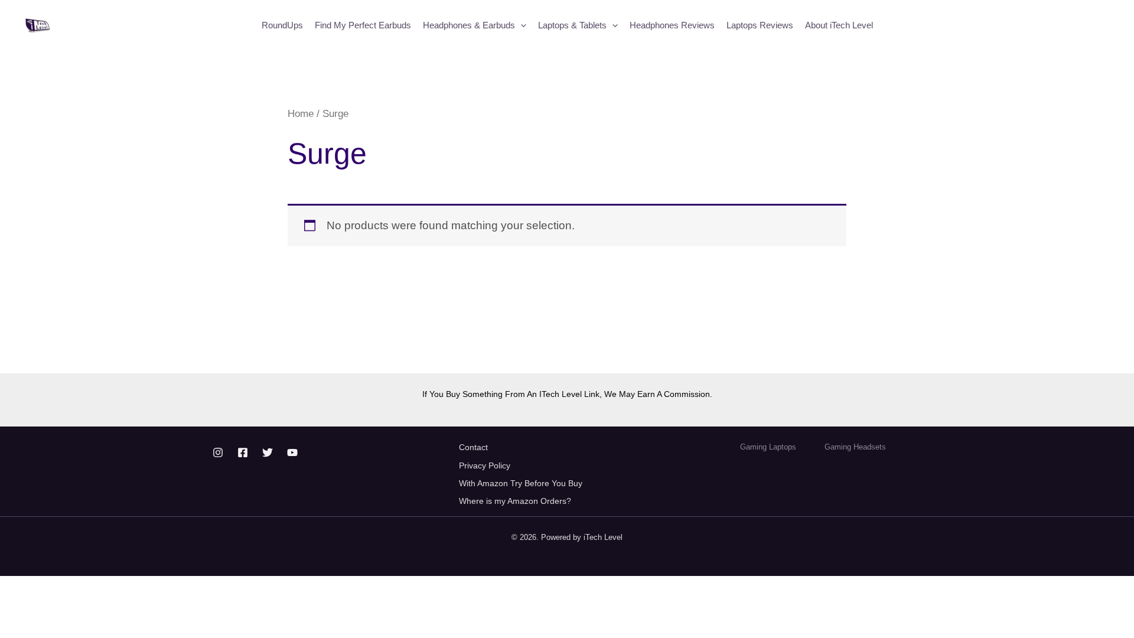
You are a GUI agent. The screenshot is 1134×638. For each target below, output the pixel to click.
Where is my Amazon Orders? (515, 501)
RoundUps (282, 25)
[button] (520, 25)
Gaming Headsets (855, 446)
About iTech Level (839, 25)
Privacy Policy (484, 465)
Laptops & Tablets (572, 25)
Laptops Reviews (759, 25)
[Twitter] (267, 452)
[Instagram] (218, 452)
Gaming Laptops (768, 446)
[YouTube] (292, 452)
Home (301, 113)
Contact (473, 447)
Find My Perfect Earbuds (363, 25)
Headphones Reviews (672, 25)
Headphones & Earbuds (469, 25)
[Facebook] (242, 452)
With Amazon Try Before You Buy (522, 483)
